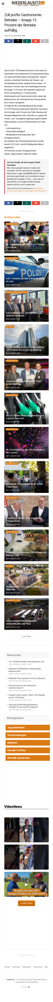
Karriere (7, 967)
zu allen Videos (26, 903)
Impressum (16, 967)
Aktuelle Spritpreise (18, 757)
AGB (46, 967)
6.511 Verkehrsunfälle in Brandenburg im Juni (26, 662)
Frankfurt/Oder (13, 600)
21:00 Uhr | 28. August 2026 (20, 664)
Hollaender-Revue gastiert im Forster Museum (27, 678)
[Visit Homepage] (28, 3)
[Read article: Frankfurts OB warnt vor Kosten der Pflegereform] (26, 511)
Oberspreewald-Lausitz (16, 292)
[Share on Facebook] (8, 41)
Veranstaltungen (16, 735)
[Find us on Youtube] (29, 987)
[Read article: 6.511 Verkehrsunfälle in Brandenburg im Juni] (26, 271)
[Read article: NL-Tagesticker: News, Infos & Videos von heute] (26, 237)
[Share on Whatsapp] (27, 41)
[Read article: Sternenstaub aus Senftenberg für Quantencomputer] (26, 306)
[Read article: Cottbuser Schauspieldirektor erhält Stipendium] (26, 477)
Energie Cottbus (16, 750)
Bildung (9, 566)
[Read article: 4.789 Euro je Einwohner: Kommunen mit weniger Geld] (26, 545)
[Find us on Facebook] (22, 987)
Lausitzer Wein (31, 980)
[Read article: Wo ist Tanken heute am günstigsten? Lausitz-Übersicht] (26, 408)
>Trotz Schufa (20, 980)
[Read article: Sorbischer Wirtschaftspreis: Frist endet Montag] (26, 374)
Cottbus (10, 326)
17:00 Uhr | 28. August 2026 (20, 690)
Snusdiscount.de (21, 982)
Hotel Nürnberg (33, 982)
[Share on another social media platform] (45, 41)
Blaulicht (12, 742)
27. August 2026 (13, 456)
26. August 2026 (13, 559)
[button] (26, 829)
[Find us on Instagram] (25, 987)
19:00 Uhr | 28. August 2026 (20, 681)
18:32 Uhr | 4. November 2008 (14, 36)
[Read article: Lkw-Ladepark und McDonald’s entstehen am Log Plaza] (26, 614)
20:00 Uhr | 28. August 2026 (20, 674)
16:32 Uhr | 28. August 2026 (20, 700)
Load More (26, 636)
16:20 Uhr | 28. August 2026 (20, 710)
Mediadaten (27, 967)
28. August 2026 (13, 251)
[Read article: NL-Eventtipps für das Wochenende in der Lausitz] (26, 443)
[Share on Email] (36, 41)
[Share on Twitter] (18, 41)
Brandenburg (12, 224)
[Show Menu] (3, 3)
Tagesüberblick (16, 727)
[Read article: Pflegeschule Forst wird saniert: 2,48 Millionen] (26, 579)
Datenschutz (37, 967)
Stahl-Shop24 (41, 980)
